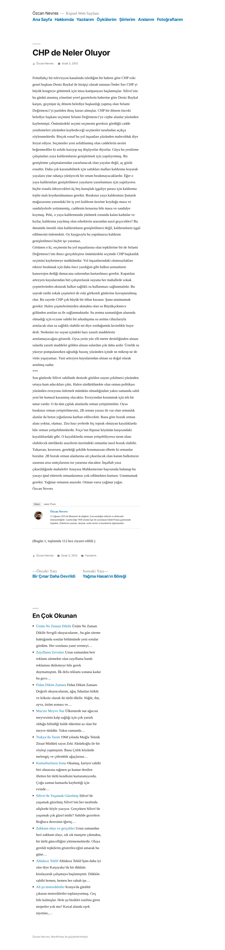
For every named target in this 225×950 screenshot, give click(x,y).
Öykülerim (107, 19)
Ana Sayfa (42, 19)
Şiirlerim (127, 19)
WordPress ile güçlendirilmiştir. (69, 936)
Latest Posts (50, 504)
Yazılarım (85, 19)
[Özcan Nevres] (41, 515)
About (37, 504)
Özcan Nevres (45, 13)
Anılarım (146, 19)
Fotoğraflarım (170, 19)
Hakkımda (64, 19)
